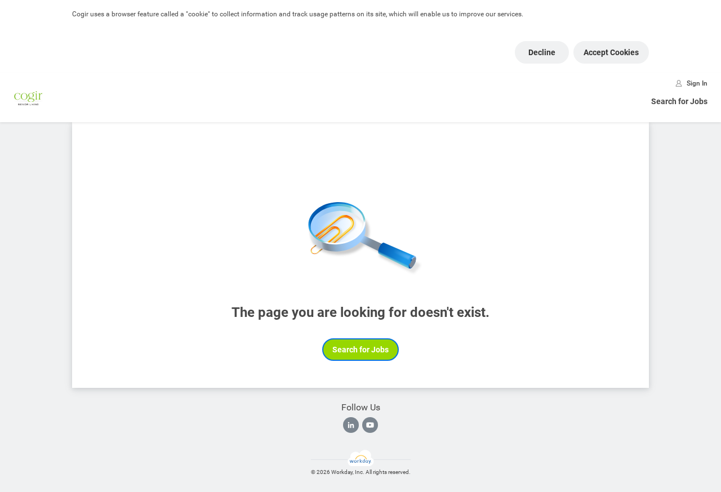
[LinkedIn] (351, 425)
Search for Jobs (679, 101)
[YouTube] (370, 425)
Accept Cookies (611, 52)
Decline (541, 52)
